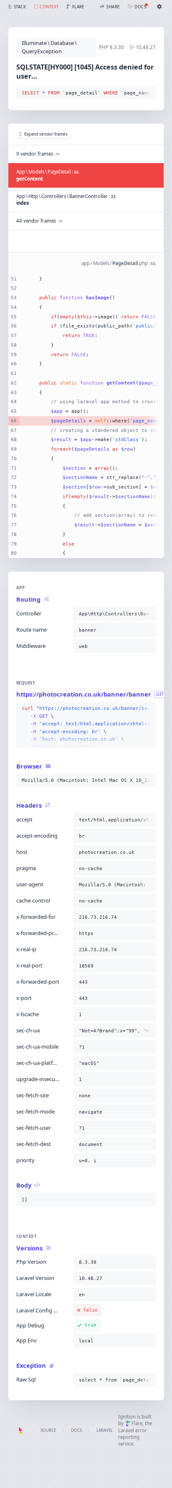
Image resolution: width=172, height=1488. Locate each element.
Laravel (104, 1430)
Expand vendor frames (46, 134)
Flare (137, 1423)
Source (48, 1430)
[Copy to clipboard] (148, 93)
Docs (76, 1430)
